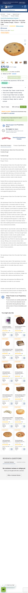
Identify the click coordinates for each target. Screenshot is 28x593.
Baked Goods (16, 14)
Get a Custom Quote (9, 120)
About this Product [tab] (6, 145)
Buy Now (24, 77)
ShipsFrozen (9, 124)
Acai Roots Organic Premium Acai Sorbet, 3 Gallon (7, 328)
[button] (22, 6)
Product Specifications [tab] (19, 145)
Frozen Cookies (15, 15)
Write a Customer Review (14, 475)
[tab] (2, 62)
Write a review (19, 26)
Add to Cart (13, 77)
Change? (14, 73)
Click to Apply (22, 2)
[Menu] (1, 6)
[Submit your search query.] (26, 10)
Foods (8, 14)
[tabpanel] (14, 229)
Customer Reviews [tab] (9, 462)
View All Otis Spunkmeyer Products (9, 18)
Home (3, 14)
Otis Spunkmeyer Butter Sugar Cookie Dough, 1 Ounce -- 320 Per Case (7, 419)
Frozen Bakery (4, 15)
